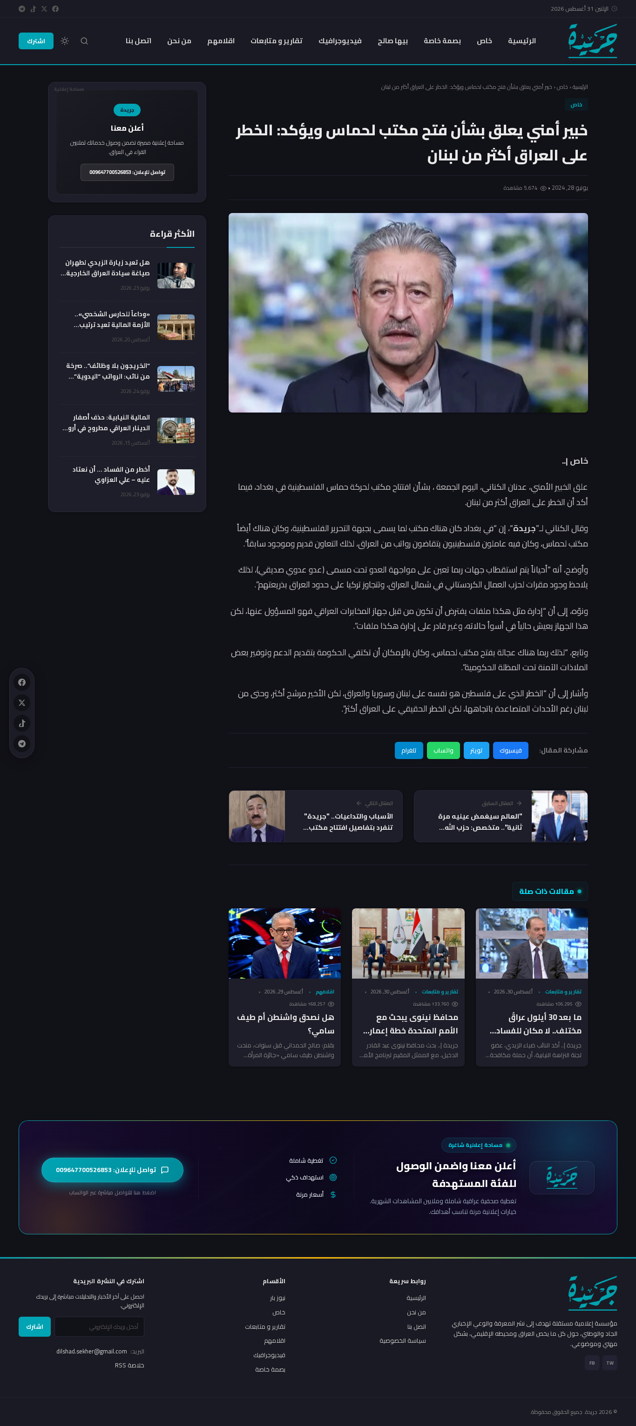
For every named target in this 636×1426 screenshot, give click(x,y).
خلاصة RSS (129, 1365)
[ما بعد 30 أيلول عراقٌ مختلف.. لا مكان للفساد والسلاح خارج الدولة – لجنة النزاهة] (532, 943)
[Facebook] (55, 9)
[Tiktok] (33, 9)
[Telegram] (22, 9)
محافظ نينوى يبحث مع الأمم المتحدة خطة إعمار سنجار (414, 1031)
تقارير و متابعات (276, 40)
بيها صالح (393, 40)
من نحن (179, 40)
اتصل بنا (138, 40)
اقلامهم (221, 40)
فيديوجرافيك (340, 40)
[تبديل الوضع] (64, 41)
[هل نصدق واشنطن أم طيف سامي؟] (285, 943)
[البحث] (84, 41)
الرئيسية (522, 40)
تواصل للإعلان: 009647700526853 (127, 172)
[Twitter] (44, 9)
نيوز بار (277, 1297)
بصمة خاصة (442, 40)
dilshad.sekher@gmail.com (100, 1351)
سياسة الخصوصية (402, 1340)
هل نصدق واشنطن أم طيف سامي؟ (285, 1024)
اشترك (36, 41)
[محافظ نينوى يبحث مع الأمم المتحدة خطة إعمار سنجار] (408, 943)
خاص (484, 40)
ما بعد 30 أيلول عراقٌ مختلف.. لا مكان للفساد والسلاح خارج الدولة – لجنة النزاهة (535, 1037)
